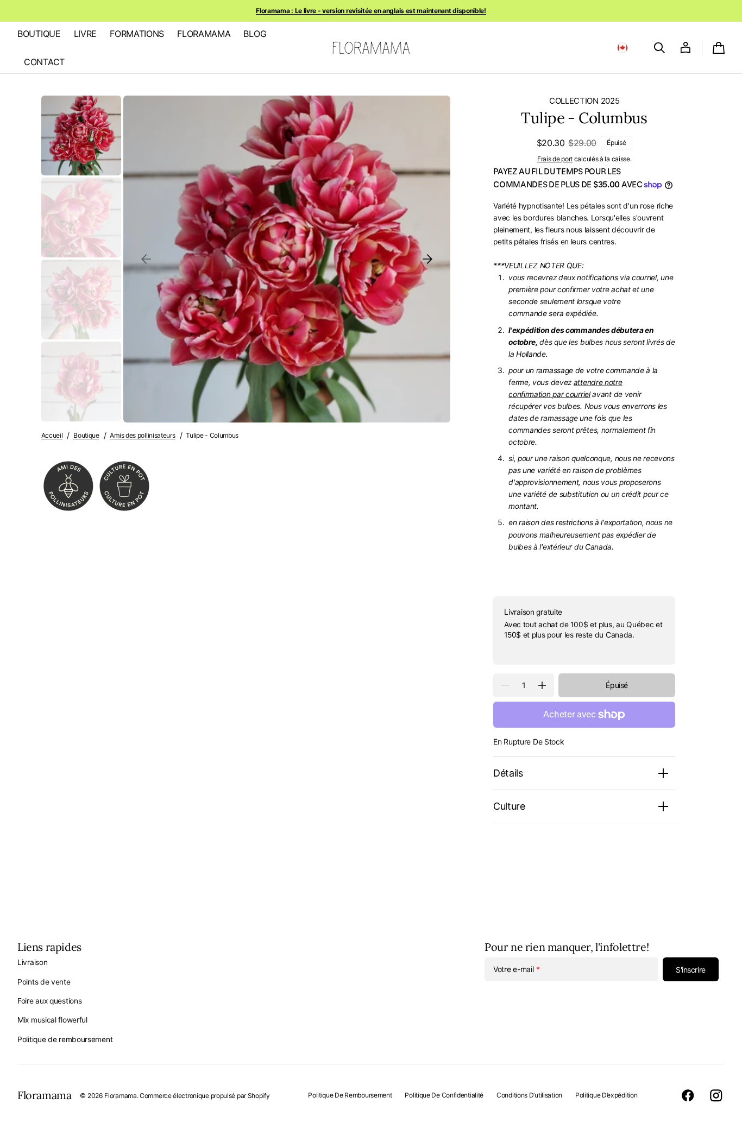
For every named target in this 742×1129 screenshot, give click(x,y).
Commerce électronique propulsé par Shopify (204, 1096)
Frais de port (555, 159)
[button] (622, 48)
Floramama (120, 1096)
